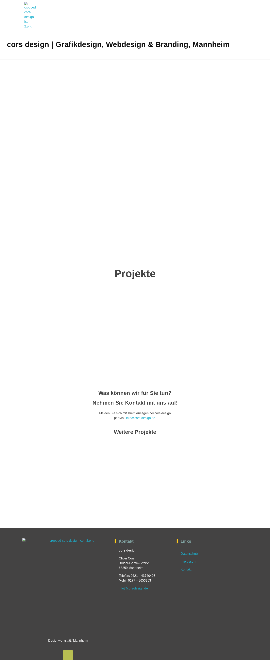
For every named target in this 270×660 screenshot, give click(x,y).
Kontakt (186, 569)
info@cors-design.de (140, 418)
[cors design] (30, 15)
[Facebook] (68, 655)
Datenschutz (189, 553)
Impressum (188, 561)
